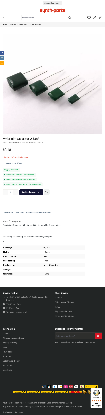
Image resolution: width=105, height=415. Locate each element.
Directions (7, 370)
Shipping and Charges (64, 302)
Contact (58, 297)
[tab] (8, 212)
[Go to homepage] (52, 10)
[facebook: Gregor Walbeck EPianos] (2, 53)
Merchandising (30, 402)
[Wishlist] (89, 17)
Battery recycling (10, 342)
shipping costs (29, 406)
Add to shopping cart (31, 192)
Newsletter (7, 351)
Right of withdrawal (63, 311)
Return (58, 307)
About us (7, 356)
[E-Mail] (2, 63)
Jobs (5, 347)
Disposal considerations (13, 338)
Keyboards (8, 402)
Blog (49, 402)
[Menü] (100, 389)
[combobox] (44, 17)
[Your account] (95, 17)
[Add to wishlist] (46, 192)
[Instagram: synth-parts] (2, 58)
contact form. (21, 312)
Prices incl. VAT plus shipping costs (15, 157)
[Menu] (3, 18)
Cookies (6, 333)
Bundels (42, 402)
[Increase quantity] (15, 192)
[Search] (70, 17)
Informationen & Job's (62, 402)
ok (98, 336)
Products (18, 402)
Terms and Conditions (64, 316)
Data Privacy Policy (11, 361)
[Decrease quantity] (5, 192)
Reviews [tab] (20, 212)
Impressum (7, 365)
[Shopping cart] (100, 17)
